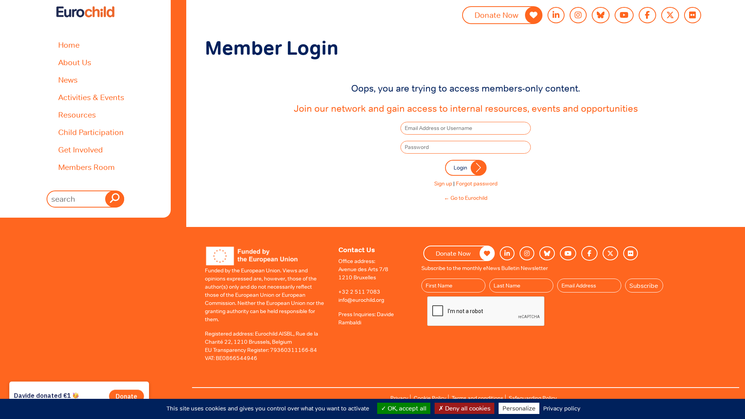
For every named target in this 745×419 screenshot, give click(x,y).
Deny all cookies (467, 408)
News (68, 80)
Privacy (399, 398)
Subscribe (643, 285)
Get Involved (80, 149)
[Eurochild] (85, 11)
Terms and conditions (477, 398)
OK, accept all (406, 408)
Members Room (86, 167)
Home (69, 45)
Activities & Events (91, 97)
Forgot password (476, 183)
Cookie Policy (430, 398)
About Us (74, 62)
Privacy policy (561, 408)
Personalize (518, 408)
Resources (77, 114)
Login (460, 167)
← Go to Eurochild (465, 197)
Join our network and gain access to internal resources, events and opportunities (466, 108)
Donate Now (496, 15)
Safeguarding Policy (533, 398)
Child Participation (91, 132)
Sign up (443, 183)
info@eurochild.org (361, 299)
